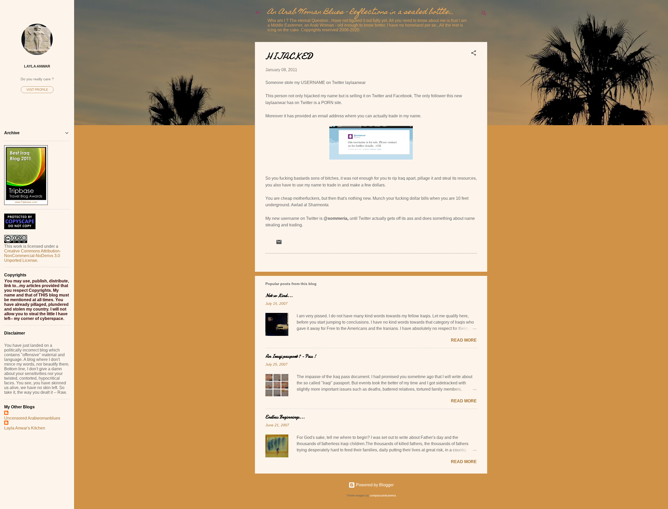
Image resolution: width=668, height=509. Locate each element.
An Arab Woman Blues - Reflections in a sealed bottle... (360, 12)
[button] (473, 54)
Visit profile (37, 90)
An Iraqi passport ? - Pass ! (290, 356)
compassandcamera (383, 495)
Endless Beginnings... (285, 417)
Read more (464, 340)
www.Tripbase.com (26, 202)
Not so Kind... (279, 295)
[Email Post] (279, 243)
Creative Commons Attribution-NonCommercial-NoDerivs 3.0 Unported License (32, 256)
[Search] (484, 14)
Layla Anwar (37, 66)
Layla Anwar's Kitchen (24, 428)
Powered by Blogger (374, 485)
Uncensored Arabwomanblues (32, 418)
